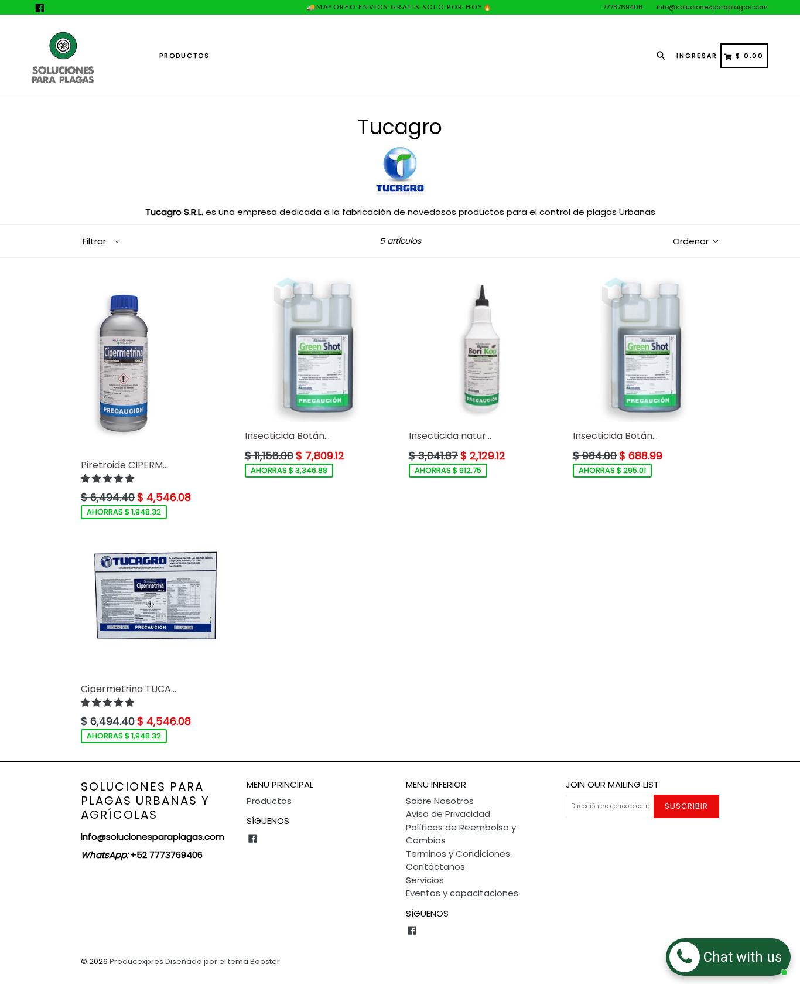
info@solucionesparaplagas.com (712, 7)
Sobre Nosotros (440, 801)
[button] (108, 478)
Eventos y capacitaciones (462, 893)
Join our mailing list (612, 784)
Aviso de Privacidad (448, 814)
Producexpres (136, 961)
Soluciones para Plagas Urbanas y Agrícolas (145, 800)
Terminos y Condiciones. (459, 853)
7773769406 (623, 7)
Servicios (425, 880)
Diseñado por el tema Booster (222, 961)
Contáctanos (435, 866)
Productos (184, 55)
